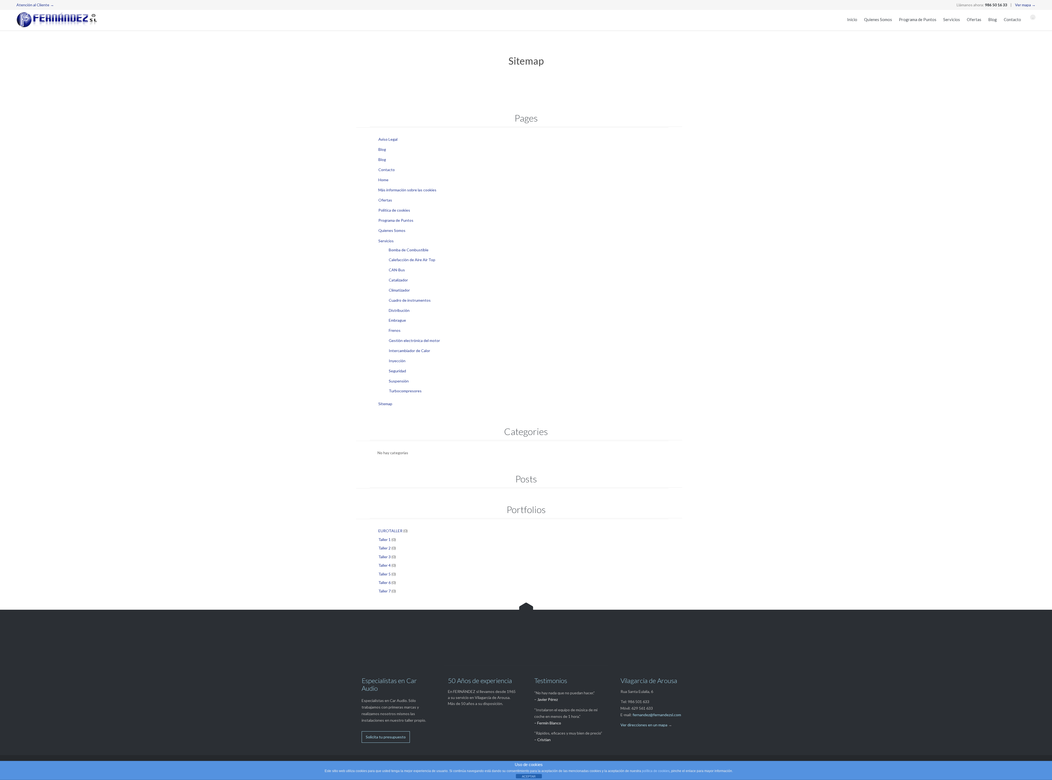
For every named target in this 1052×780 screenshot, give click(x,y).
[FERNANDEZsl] (57, 20)
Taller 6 (384, 582)
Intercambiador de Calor (409, 350)
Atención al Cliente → (35, 4)
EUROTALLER (390, 530)
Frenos (395, 330)
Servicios (386, 240)
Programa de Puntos (395, 220)
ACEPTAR (529, 776)
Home (383, 179)
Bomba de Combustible (408, 249)
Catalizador (398, 280)
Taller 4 (384, 565)
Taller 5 (384, 574)
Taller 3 (384, 556)
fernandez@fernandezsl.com (657, 714)
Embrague (397, 320)
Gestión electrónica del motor (414, 340)
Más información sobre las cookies (407, 190)
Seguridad (397, 371)
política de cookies (656, 771)
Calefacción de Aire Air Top (412, 259)
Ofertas (385, 200)
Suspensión (399, 381)
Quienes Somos (391, 230)
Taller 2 (384, 548)
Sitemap (385, 403)
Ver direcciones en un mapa (644, 725)
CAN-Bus (397, 269)
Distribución (399, 310)
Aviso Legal (388, 139)
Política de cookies (394, 210)
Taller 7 (384, 591)
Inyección (397, 360)
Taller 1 (384, 539)
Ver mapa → (1025, 4)
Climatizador (399, 290)
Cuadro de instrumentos (410, 300)
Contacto (386, 169)
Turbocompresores (405, 390)
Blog (382, 149)
